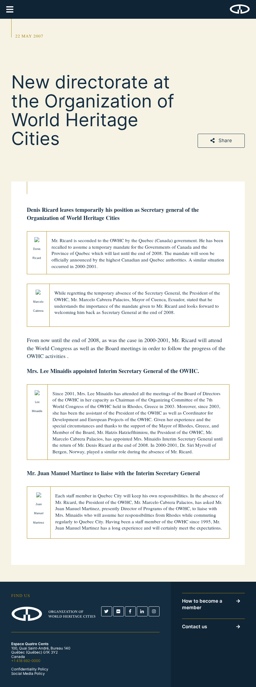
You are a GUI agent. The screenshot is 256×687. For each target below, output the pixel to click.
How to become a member (202, 604)
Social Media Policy (28, 674)
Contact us (194, 627)
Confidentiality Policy (29, 669)
